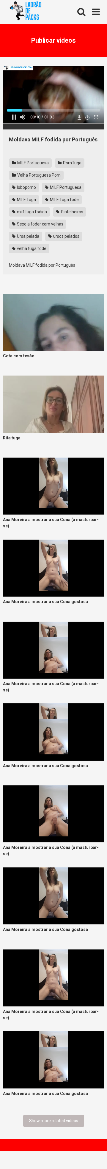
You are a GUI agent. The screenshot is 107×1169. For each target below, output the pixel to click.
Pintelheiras (71, 211)
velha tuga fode (31, 248)
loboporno (26, 187)
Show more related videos (53, 1120)
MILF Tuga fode (64, 199)
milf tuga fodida (31, 211)
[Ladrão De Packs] (25, 12)
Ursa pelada (27, 236)
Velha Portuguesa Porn (38, 175)
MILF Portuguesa (32, 162)
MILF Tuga (26, 199)
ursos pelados (65, 236)
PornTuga (71, 162)
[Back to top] (96, 1157)
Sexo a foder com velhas (39, 224)
